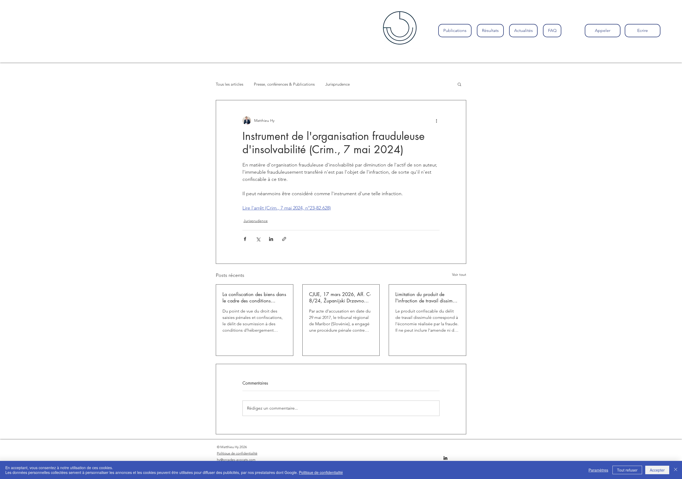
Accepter (657, 470)
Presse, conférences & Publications (284, 84)
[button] (459, 84)
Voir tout (459, 274)
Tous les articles (229, 84)
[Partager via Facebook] (244, 238)
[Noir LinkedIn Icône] (445, 458)
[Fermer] (675, 470)
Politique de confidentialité (321, 472)
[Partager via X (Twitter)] (258, 238)
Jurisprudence (337, 84)
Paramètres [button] (598, 470)
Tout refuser (627, 470)
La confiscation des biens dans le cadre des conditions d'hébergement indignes (254, 297)
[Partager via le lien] (284, 238)
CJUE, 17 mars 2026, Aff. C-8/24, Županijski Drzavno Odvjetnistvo (340, 297)
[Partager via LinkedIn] (271, 238)
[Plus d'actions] (436, 120)
